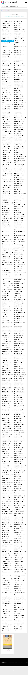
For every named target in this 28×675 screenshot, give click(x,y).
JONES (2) (5, 295)
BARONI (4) (18, 63)
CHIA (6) (17, 137)
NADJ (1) (17, 420)
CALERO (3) (6, 121)
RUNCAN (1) (18, 501)
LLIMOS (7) (18, 351)
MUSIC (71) (5, 420)
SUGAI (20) (5, 549)
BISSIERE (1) (6, 92)
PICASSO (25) (18, 453)
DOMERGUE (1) (7, 196)
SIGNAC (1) (17, 526)
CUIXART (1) (6, 166)
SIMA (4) (5, 530)
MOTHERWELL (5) (7, 411)
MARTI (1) (18, 382)
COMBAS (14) (18, 150)
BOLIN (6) (6, 98)
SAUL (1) (5, 507)
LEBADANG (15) (6, 341)
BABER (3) (17, 56)
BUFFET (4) (6, 115)
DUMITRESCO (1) (7, 202)
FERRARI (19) (6, 222)
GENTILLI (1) (6, 250)
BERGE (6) (6, 83)
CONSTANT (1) (5, 154)
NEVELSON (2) (6, 424)
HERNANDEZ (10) (19, 276)
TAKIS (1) (18, 557)
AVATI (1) (5, 56)
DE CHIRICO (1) (7, 170)
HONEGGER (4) (19, 281)
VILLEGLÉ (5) (19, 609)
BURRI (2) (18, 115)
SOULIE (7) (17, 540)
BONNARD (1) (18, 98)
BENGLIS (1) (6, 79)
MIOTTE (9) (18, 395)
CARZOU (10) (18, 129)
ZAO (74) (18, 626)
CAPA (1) (18, 125)
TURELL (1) (6, 582)
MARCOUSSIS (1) (7, 378)
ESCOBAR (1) (19, 214)
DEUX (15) (17, 187)
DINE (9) (17, 191)
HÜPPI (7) (6, 287)
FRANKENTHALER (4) (19, 228)
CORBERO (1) (6, 156)
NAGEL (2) (6, 422)
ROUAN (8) (6, 499)
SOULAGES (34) (7, 540)
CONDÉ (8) (6, 152)
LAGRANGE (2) (7, 326)
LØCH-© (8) (17, 366)
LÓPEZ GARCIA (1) (7, 356)
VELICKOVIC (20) (20, 600)
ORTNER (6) (6, 436)
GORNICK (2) (18, 258)
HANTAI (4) (18, 270)
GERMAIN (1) (19, 250)
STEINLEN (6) (6, 547)
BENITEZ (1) (18, 79)
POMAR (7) (17, 463)
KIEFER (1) (6, 306)
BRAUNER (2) (6, 108)
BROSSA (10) (6, 112)
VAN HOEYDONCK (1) (19, 593)
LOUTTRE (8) (19, 358)
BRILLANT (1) (6, 110)
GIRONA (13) (18, 254)
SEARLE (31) (18, 517)
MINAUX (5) (6, 395)
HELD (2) (4, 274)
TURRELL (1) (18, 582)
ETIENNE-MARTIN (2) (19, 216)
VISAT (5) (6, 613)
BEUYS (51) (6, 88)
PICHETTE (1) (6, 455)
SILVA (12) (5, 528)
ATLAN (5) (19, 54)
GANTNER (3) (6, 239)
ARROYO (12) (6, 50)
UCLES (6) (5, 588)
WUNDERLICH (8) (7, 624)
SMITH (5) (17, 532)
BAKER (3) (5, 60)
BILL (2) (4, 90)
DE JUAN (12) (6, 171)
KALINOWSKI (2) (19, 299)
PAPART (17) (6, 440)
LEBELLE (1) (19, 341)
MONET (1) (6, 405)
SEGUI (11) (18, 519)
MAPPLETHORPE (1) (7, 375)
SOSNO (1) (5, 538)
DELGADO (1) (6, 185)
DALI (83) (18, 168)
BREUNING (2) (18, 108)
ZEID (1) (6, 628)
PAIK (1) (6, 438)
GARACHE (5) (19, 239)
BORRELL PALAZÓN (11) (6, 101)
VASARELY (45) (6, 598)
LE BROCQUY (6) (7, 335)
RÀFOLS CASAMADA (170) (7, 471)
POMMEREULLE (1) (20, 465)
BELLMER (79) (6, 77)
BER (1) (4, 81)
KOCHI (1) (18, 314)
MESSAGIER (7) (18, 387)
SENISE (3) (5, 522)
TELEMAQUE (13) (7, 563)
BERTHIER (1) (18, 85)
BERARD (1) (18, 81)
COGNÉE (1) (6, 150)
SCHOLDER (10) (19, 514)
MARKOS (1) (6, 382)
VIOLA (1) (17, 611)
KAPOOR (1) (18, 301)
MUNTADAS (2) (19, 416)
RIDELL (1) (6, 484)
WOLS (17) (4, 623)
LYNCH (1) (5, 366)
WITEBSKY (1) (19, 621)
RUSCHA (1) (6, 503)
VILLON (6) (6, 611)
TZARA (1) (5, 586)
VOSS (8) (17, 613)
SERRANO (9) (18, 522)
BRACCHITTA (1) (7, 104)
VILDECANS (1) (7, 609)
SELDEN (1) (5, 520)
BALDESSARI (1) (19, 60)
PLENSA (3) (6, 461)
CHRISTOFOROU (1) (20, 141)
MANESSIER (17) (19, 372)
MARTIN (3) (6, 384)
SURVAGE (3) (6, 551)
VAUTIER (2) (19, 598)
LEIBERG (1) (6, 345)
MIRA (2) (5, 397)
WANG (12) (19, 615)
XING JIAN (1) (18, 624)
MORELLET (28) (19, 407)
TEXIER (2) (18, 563)
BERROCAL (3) (6, 85)
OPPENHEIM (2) (19, 432)
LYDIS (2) (18, 364)
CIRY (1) (5, 144)
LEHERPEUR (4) (19, 343)
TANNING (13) (7, 561)
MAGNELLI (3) (6, 370)
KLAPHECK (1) (7, 310)
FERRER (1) (18, 222)
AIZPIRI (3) (5, 29)
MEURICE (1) (7, 389)
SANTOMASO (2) (20, 505)
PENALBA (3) (6, 447)
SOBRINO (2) (19, 534)
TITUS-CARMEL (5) (20, 569)
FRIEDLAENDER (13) (19, 232)
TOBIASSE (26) (18, 571)
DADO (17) (4, 168)
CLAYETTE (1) (18, 146)
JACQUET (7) (6, 291)
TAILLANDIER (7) (7, 557)
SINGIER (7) (18, 530)
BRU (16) (17, 112)
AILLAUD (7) (18, 27)
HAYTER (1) (20, 272)
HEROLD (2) (18, 277)
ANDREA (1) (5, 36)
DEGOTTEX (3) (6, 179)
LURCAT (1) (18, 362)
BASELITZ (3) (6, 69)
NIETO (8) (6, 426)
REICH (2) (17, 478)
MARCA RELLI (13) (20, 374)
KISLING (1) (18, 308)
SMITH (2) (5, 534)
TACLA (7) (17, 555)
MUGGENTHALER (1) (6, 415)
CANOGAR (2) (18, 123)
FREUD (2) (5, 231)
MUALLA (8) (6, 412)
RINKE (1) (17, 486)
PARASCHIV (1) (19, 440)
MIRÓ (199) (18, 397)
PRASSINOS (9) (19, 467)
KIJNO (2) (18, 306)
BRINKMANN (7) (19, 110)
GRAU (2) (5, 260)
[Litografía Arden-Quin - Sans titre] (7, 642)
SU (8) (17, 548)
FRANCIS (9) (18, 226)
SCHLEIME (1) (19, 511)
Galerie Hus (4, 11)
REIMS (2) (5, 480)
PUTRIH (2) (18, 468)
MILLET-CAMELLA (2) (20, 392)
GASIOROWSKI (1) (8, 249)
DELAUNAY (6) (18, 181)
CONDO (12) (18, 152)
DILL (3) (6, 191)
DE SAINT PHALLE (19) (7, 176)
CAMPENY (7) (6, 123)
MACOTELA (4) (19, 368)
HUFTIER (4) (19, 285)
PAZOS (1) (5, 445)
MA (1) (5, 368)
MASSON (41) (18, 384)
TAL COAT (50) (6, 559)
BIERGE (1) (18, 88)
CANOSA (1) (6, 125)
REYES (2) (17, 482)
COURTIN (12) (19, 158)
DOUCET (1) (18, 199)
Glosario (23, 662)
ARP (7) (4, 46)
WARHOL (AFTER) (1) (19, 618)
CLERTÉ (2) (5, 148)
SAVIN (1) (6, 509)
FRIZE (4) (5, 235)
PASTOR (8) (6, 443)
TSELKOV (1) (6, 580)
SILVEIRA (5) (18, 528)
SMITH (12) (5, 532)
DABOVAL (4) (18, 166)
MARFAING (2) (19, 378)
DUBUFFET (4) (6, 200)
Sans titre (7, 650)
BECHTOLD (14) (19, 71)
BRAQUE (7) (18, 106)
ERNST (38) (17, 210)
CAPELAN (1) (6, 127)
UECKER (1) (18, 588)
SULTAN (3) (18, 549)
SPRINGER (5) (7, 544)
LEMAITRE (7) (19, 345)
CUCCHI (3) (18, 162)
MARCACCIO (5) (19, 376)
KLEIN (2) (5, 312)
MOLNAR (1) (5, 403)
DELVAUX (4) (18, 185)
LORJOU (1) (6, 358)
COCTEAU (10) (18, 148)
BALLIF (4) (6, 61)
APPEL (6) (5, 38)
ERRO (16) (6, 214)
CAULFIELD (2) (19, 131)
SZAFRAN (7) (6, 553)
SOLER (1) (5, 536)
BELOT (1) (18, 77)
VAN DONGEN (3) (7, 592)
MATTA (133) (6, 387)
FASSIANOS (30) (7, 218)
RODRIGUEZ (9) (7, 494)
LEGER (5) (6, 343)
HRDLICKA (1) (18, 283)
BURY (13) (5, 117)
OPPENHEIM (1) (7, 434)
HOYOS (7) (7, 283)
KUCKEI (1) (18, 318)
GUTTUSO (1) (19, 266)
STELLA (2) (18, 546)
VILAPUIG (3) (18, 607)
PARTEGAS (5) (6, 441)
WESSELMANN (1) (7, 621)
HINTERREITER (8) (19, 279)
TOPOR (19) (6, 573)
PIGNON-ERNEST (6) (7, 458)
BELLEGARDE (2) (19, 75)
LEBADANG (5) (17, 339)
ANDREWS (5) (19, 36)
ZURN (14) (5, 630)
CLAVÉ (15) (6, 146)
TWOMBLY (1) (18, 584)
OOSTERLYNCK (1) (19, 430)
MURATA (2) (5, 418)
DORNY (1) (6, 199)
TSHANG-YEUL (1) (19, 580)
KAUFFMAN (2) (18, 303)
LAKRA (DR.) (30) (18, 326)
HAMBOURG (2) (7, 270)
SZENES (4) (18, 553)
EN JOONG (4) (18, 206)
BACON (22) (6, 58)
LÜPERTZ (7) (6, 362)
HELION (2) (17, 274)
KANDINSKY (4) (7, 301)
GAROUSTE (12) (19, 247)
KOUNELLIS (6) (19, 316)
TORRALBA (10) (20, 573)
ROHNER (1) (18, 494)
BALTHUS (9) (17, 61)
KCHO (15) (4, 305)
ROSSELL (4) (6, 497)
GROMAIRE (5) (7, 262)
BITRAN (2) (18, 92)
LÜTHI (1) (5, 364)
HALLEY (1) (18, 268)
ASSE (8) (6, 54)
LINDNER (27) (19, 349)
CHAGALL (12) (18, 135)
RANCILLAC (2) (19, 470)
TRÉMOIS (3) (7, 578)
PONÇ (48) (5, 467)
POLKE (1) (5, 463)
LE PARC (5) (18, 337)
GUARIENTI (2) (19, 262)
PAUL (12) (17, 443)
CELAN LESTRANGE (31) (6, 134)
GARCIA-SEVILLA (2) (7, 246)
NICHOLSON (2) (19, 424)
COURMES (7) (6, 158)
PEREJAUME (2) (5, 449)
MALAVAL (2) (6, 372)
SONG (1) (18, 536)
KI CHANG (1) (18, 305)
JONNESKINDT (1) (18, 295)
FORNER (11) (6, 226)
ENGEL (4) (5, 208)
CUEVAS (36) (19, 164)
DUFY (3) (17, 200)
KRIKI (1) (4, 318)
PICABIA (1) (6, 453)
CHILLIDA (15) (7, 139)
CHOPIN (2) (18, 139)
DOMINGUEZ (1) (19, 195)
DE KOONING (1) (19, 171)
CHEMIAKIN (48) (7, 137)
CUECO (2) (5, 164)
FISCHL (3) (17, 224)
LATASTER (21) (18, 331)
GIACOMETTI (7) (7, 252)
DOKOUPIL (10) (20, 193)
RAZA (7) (17, 476)
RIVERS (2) (17, 488)
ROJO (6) (5, 495)
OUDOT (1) (18, 436)
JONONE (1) (4, 297)
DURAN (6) (17, 202)
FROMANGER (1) (19, 235)
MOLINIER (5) (6, 401)
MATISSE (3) (18, 386)
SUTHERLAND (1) (20, 551)
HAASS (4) (5, 268)
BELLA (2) (5, 75)
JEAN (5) (5, 293)
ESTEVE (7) (6, 216)
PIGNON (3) (18, 455)
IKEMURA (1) (18, 287)
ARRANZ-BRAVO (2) (20, 47)
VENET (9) (5, 601)
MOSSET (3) (18, 409)
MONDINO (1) (18, 403)
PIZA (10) (18, 459)
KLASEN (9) (18, 310)
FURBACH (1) (5, 237)
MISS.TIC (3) (4, 399)
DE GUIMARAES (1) (19, 170)
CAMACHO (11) (19, 121)
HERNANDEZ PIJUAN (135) (8, 278)
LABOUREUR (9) (7, 323)
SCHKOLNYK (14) (7, 511)
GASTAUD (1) (18, 249)
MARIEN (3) (6, 380)
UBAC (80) (17, 586)
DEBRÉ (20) (18, 177)
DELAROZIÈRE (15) (7, 182)
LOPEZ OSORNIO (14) (19, 356)
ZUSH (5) (16, 630)
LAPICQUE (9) (19, 330)
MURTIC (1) (17, 418)
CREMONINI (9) (19, 160)
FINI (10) (5, 224)
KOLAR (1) (5, 316)
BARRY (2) (5, 65)
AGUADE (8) (6, 25)
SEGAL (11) (6, 519)
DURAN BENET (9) (19, 204)
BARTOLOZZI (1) (19, 66)
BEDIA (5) (5, 73)
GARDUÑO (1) (18, 245)
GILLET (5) (7, 254)
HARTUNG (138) (7, 272)
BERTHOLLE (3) (6, 86)
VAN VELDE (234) (7, 596)
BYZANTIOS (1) (20, 117)
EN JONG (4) (5, 206)
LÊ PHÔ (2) (4, 339)
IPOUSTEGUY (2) (19, 289)
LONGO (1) (18, 353)
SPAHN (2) (18, 542)
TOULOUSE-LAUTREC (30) (19, 575)
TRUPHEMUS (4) (19, 578)
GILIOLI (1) (18, 252)
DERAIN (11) (6, 187)
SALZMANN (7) (7, 505)
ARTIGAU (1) (7, 52)
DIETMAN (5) (18, 189)
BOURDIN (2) (18, 100)
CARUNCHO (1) (18, 127)
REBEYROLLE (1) (6, 478)
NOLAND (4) (6, 428)
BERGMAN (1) (19, 83)
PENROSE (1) (18, 447)
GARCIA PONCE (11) (7, 242)
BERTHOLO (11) (19, 86)
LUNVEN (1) (18, 360)
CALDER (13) (19, 119)
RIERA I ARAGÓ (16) (6, 486)
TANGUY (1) (18, 559)
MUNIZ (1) (17, 414)
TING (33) (18, 565)
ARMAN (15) (19, 43)
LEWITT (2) (17, 347)
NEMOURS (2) (19, 422)
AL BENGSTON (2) (19, 29)
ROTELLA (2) (18, 497)
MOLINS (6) (18, 401)
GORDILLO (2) (6, 258)
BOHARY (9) (18, 96)
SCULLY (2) (5, 517)
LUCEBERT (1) (5, 360)
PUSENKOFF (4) (7, 468)
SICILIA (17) (7, 526)
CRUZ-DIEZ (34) (7, 162)
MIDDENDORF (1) (7, 391)
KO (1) (4, 314)
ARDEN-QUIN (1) (7, 40)
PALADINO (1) (19, 438)
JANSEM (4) (18, 291)
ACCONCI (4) (18, 21)
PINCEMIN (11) (20, 457)
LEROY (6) (5, 347)
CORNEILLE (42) (20, 156)
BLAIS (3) (6, 94)
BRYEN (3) (6, 114)
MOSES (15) (5, 409)
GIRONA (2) (6, 256)
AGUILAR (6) (6, 27)
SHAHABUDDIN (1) (20, 524)
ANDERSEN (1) (19, 35)
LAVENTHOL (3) (19, 333)
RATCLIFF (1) (18, 472)
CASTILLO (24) (6, 131)
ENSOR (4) (18, 208)
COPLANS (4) (18, 154)
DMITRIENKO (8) (6, 193)
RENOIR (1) (7, 482)
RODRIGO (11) (7, 491)
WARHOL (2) (6, 617)
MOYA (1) (18, 411)
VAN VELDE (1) (18, 596)
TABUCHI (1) (6, 555)
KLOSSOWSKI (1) (19, 312)
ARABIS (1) (18, 38)
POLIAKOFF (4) (19, 461)
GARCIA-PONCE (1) (20, 242)
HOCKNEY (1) (6, 281)
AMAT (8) (18, 33)
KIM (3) (6, 308)
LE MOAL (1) (5, 337)
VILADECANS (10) (19, 604)
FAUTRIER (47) (18, 218)
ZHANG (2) (18, 628)
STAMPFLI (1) (18, 544)
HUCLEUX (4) (7, 285)
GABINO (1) (18, 237)
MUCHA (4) (18, 412)
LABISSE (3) (18, 320)
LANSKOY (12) (6, 330)
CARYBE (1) (4, 129)
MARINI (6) (18, 380)
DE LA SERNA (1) (7, 173)
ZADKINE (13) (5, 626)
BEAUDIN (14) (6, 71)
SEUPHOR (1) (6, 524)
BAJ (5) (17, 58)
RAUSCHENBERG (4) (7, 475)
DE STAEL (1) (18, 175)
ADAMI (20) (6, 23)
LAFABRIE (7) (19, 323)
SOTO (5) (19, 538)
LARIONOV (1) (7, 331)
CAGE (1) (5, 119)
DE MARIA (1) (18, 173)
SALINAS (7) (18, 503)
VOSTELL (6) (6, 615)
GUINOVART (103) (19, 264)
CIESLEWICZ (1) (19, 142)
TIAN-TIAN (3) (6, 565)
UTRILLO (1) (6, 590)
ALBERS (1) (5, 31)
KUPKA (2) (5, 320)
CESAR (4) (18, 133)
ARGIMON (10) (19, 40)
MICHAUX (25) (18, 389)
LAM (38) (5, 328)
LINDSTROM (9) (7, 351)
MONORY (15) (19, 405)
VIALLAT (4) (18, 601)
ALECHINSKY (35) (19, 31)
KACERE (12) (6, 299)
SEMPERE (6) (18, 520)
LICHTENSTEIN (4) (7, 349)
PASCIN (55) (18, 441)
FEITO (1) (5, 220)
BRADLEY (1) (18, 104)
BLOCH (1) (18, 94)
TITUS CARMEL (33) (7, 570)
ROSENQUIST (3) (19, 495)
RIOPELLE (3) (7, 488)
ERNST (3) (17, 212)
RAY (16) (17, 474)
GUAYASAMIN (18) (7, 265)
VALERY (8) (17, 590)
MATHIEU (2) (6, 386)
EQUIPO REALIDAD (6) (7, 210)
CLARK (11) (18, 144)
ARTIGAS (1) (19, 50)
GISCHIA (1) (18, 256)
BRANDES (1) (6, 106)
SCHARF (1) (18, 509)
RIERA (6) (18, 484)
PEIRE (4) (17, 445)
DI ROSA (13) (6, 189)
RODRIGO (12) (19, 491)
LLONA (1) (5, 353)
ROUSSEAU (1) (6, 501)
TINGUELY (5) (6, 567)
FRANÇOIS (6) (6, 227)
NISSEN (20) (18, 426)
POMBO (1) (5, 465)
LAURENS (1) (6, 333)
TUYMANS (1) (6, 584)
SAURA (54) (18, 507)
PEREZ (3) (17, 451)
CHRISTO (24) (7, 141)
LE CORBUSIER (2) (18, 335)
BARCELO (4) (6, 63)
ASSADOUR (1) (17, 52)
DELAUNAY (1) (19, 183)
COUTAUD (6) (6, 160)
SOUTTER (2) (6, 542)
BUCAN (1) (18, 114)
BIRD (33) (17, 90)
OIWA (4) (17, 428)
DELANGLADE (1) (20, 179)
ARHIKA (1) (6, 42)
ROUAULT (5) (19, 499)
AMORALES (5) (6, 35)
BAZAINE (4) (18, 69)
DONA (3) (17, 197)
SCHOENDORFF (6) (7, 513)
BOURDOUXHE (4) (20, 102)
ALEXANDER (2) (6, 33)
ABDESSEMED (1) (7, 21)
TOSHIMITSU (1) (6, 575)
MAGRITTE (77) (19, 370)
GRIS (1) (17, 260)
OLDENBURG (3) (7, 430)
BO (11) (4, 96)
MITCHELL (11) (18, 399)
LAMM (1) (18, 328)
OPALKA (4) (6, 432)
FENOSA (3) (18, 220)
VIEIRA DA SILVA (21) (7, 604)
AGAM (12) (18, 23)
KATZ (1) (5, 303)
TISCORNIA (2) (18, 567)
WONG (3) (19, 623)
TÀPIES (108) (18, 561)
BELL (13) (18, 73)
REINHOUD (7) (19, 480)
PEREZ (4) (5, 451)
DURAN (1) (5, 204)
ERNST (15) (6, 212)
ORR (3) (17, 434)
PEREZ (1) (18, 449)
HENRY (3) (6, 276)
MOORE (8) (6, 407)
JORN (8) (17, 297)
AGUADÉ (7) (18, 25)
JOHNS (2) (18, 293)
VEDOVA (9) (6, 600)
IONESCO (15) (7, 289)
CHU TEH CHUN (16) (6, 142)
